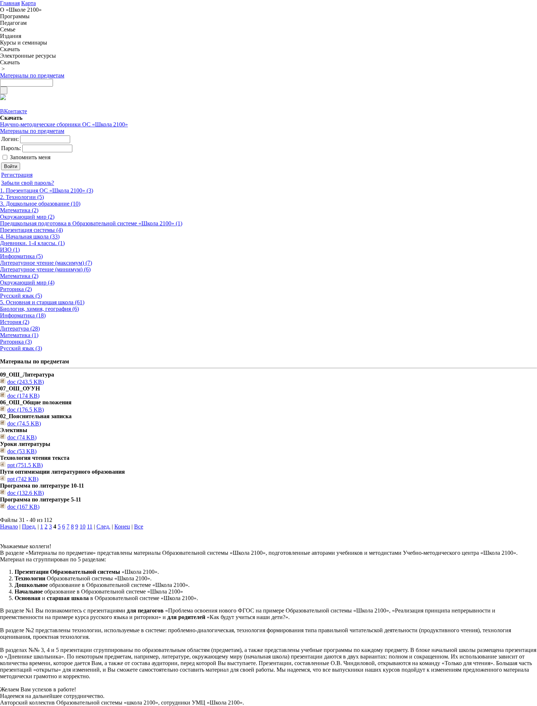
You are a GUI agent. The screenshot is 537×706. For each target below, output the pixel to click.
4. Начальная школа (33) (30, 236)
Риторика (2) (16, 289)
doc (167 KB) (23, 507)
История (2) (14, 322)
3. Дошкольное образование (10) (40, 204)
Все (138, 526)
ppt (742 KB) (22, 479)
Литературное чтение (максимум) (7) (46, 263)
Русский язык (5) (21, 296)
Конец (122, 526)
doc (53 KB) (22, 451)
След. (103, 526)
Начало (9, 526)
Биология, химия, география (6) (39, 309)
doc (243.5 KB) (25, 382)
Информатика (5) (21, 256)
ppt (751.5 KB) (25, 465)
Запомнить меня (30, 157)
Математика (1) (19, 335)
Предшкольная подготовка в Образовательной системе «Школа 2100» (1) (91, 223)
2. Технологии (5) (22, 197)
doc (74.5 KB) (24, 423)
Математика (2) (19, 210)
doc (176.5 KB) (25, 410)
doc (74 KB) (22, 437)
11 (89, 526)
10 (82, 526)
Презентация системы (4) (31, 230)
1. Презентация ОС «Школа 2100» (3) (46, 190)
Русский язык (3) (21, 348)
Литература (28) (20, 328)
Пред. (29, 526)
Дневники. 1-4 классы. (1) (32, 243)
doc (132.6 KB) (25, 493)
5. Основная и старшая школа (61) (42, 302)
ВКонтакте (13, 111)
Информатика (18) (23, 315)
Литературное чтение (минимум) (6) (45, 269)
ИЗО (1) (10, 250)
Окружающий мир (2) (27, 217)
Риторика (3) (16, 342)
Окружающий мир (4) (27, 282)
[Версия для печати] (3, 98)
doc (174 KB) (23, 396)
